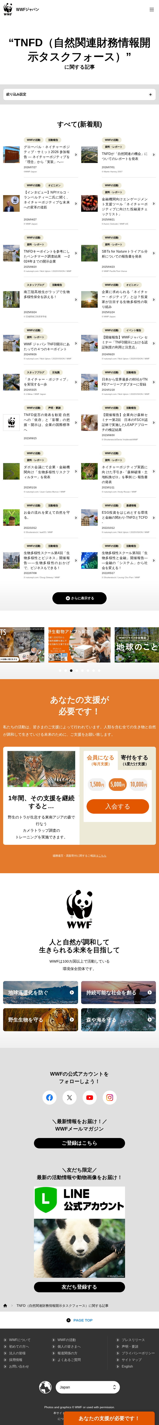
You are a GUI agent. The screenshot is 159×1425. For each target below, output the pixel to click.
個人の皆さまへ (69, 1346)
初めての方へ (19, 1346)
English (127, 1366)
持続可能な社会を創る (120, 996)
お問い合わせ (19, 1366)
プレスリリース (133, 1340)
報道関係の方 (67, 1353)
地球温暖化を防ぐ (42, 996)
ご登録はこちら (80, 1143)
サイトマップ (132, 1360)
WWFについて (20, 1340)
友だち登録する (79, 1287)
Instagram (110, 1098)
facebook (49, 1098)
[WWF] (5, 1305)
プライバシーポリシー (138, 1353)
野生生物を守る (42, 1023)
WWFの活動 (67, 1340)
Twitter (70, 1098)
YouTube (90, 1098)
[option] (79, 645)
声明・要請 (130, 1346)
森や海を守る (120, 1023)
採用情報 (15, 1360)
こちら (102, 855)
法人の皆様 (17, 1353)
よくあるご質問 (69, 1360)
